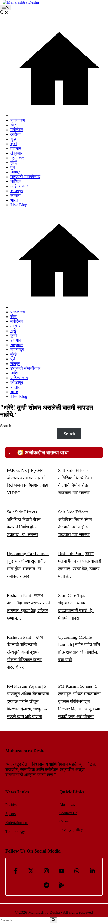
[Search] (53, 920)
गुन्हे (13, 139)
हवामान (15, 148)
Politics (11, 805)
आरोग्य (15, 134)
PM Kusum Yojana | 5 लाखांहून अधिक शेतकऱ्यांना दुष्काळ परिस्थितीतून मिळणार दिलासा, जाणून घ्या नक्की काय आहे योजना (28, 701)
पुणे (12, 167)
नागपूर (15, 172)
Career (64, 821)
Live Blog (18, 205)
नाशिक (15, 181)
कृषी (13, 144)
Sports (10, 814)
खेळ (13, 125)
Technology (15, 831)
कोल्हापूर (16, 191)
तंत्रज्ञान (16, 153)
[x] (30, 870)
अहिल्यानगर (19, 186)
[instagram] (46, 870)
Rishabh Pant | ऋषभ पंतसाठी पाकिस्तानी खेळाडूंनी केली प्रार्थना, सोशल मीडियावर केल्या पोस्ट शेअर (25, 652)
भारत (14, 200)
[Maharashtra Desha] (21, 2)
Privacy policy (71, 829)
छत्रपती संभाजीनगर (25, 176)
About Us (67, 804)
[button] (4, 13)
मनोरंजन (16, 129)
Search (5, 426)
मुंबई (13, 162)
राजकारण (17, 120)
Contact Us (68, 813)
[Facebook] (15, 870)
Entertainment (16, 822)
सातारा (15, 195)
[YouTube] (61, 870)
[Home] (59, 115)
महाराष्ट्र (17, 158)
